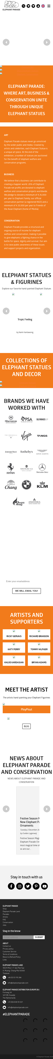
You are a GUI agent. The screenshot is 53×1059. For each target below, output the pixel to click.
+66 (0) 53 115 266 (14, 977)
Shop (5, 908)
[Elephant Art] (26, 67)
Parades (6, 914)
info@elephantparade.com (17, 983)
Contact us (7, 946)
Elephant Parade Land (11, 911)
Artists (5, 917)
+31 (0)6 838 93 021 (15, 1002)
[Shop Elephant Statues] (26, 71)
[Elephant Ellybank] (26, 386)
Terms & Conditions (10, 954)
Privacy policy (8, 949)
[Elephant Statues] (26, 382)
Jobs (4, 925)
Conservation (8, 922)
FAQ (4, 919)
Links (5, 959)
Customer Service (9, 951)
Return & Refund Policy (12, 957)
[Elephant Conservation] (26, 74)
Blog (26, 726)
